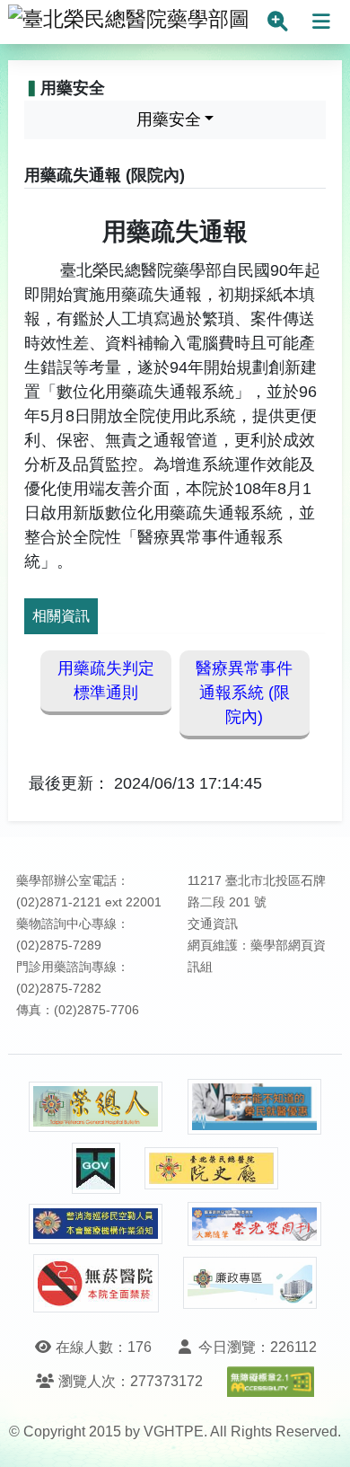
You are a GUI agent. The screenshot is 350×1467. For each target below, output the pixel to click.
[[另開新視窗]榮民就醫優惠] (255, 1107)
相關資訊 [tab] (61, 615)
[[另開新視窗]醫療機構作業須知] (96, 1224)
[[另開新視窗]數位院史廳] (211, 1168)
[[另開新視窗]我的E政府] (96, 1168)
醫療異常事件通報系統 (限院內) (244, 692)
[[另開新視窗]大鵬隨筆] (255, 1224)
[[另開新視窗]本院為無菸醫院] (96, 1283)
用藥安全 (168, 119)
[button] (320, 1435)
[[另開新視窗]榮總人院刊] (96, 1107)
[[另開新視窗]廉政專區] (250, 1283)
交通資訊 (213, 924)
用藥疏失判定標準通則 (105, 680)
